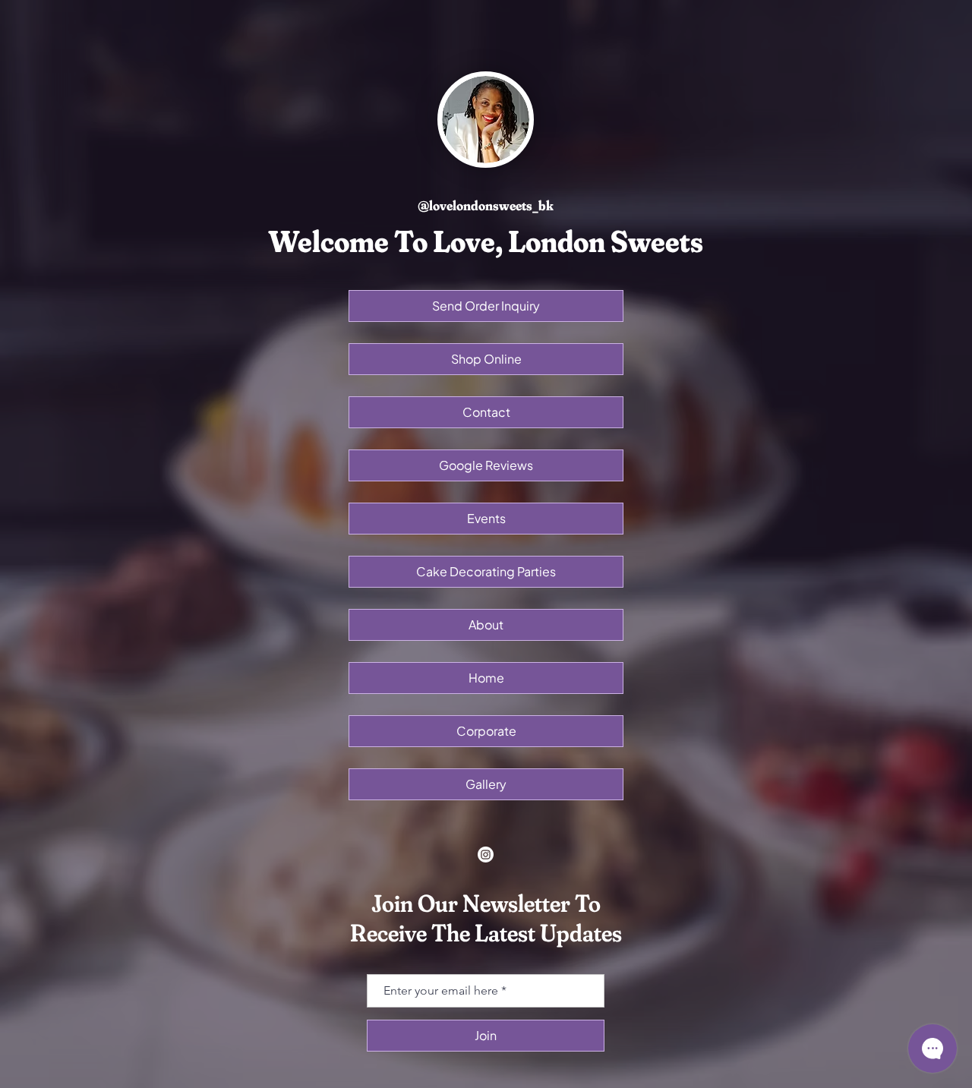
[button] (486, 412)
